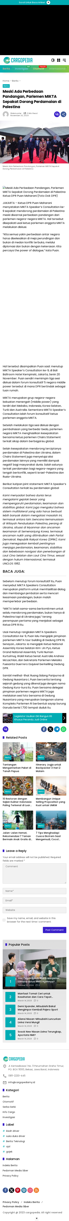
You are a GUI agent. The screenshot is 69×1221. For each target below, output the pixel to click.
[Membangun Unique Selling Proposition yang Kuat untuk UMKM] (51, 785)
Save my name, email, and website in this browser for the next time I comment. (31, 920)
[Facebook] (44, 729)
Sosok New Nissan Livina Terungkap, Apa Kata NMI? (39, 1033)
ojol (8, 1146)
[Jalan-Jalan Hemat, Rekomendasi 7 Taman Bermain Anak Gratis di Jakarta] (18, 820)
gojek (9, 1151)
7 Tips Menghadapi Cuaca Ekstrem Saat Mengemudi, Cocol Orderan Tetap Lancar (49, 836)
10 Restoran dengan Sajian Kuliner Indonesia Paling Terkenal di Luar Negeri (17, 802)
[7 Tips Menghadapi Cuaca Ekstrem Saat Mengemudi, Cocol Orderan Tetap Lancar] (51, 820)
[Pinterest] (17, 1190)
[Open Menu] (59, 60)
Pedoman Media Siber (15, 1170)
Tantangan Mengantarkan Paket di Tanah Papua (17, 768)
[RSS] (36, 1190)
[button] (53, 60)
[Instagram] (30, 1190)
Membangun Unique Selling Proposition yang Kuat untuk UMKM (50, 802)
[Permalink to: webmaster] (6, 114)
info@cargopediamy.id (21, 1082)
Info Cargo (9, 1112)
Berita (6, 86)
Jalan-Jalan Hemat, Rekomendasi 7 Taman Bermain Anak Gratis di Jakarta (17, 836)
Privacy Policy (10, 1175)
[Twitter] (50, 729)
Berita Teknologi (15, 1141)
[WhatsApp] (63, 729)
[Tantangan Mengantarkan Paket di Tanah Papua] (18, 751)
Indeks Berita (10, 1165)
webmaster (15, 113)
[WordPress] (24, 1190)
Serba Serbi (9, 1107)
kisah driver (12, 1131)
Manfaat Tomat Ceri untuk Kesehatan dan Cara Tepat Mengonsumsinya (34, 995)
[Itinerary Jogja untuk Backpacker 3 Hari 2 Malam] (51, 751)
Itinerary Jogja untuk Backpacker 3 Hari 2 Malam (48, 768)
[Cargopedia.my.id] (18, 60)
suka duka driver (15, 1136)
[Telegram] (57, 729)
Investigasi (9, 1117)
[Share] (63, 114)
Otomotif (8, 1101)
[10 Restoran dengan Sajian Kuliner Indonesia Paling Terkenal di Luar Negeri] (18, 785)
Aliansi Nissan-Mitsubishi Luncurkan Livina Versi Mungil (39, 1020)
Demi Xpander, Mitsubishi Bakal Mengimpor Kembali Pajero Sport (38, 1008)
